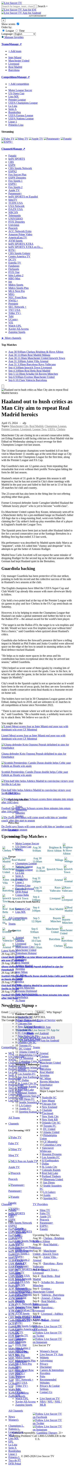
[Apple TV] (36, 138)
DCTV (19, 1332)
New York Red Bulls (29, 1039)
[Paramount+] (52, 138)
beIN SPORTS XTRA (27, 1316)
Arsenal (19, 937)
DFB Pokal (21, 891)
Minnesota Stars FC (30, 1095)
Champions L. (16, 1425)
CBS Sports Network (27, 1240)
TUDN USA (22, 1275)
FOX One (21, 1344)
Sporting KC (50, 1198)
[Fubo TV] (7, 138)
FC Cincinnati (25, 1032)
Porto (18, 984)
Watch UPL (21, 1398)
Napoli (19, 978)
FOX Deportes (23, 1294)
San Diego (49, 1182)
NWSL (19, 849)
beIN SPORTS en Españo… (31, 1269)
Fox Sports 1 (22, 1253)
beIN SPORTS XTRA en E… (32, 1319)
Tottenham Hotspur (26, 953)
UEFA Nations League (21, 118)
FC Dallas (23, 1080)
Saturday (20, 812)
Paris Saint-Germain (26, 994)
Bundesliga (21, 879)
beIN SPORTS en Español (23, 196)
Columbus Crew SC (30, 1061)
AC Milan (21, 975)
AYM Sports (22, 1313)
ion (17, 1354)
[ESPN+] (7, 141)
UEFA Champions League (23, 102)
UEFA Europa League (20, 115)
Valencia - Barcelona (52, 1294)
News (11, 1416)
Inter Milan (21, 972)
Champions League (26, 863)
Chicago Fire (25, 1023)
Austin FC (25, 1108)
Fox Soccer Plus (24, 1247)
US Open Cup (23, 846)
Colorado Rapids (27, 1086)
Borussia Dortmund (26, 990)
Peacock (20, 1300)
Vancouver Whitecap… (30, 1067)
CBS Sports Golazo (26, 1326)
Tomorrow (21, 809)
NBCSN (20, 1285)
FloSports (20, 1341)
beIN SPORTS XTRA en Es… (25, 246)
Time (21, 30)
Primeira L (14, 1457)
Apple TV (21, 1263)
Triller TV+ (21, 1385)
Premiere (20, 1376)
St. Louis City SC (27, 1083)
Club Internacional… (29, 1020)
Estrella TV (21, 1335)
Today (18, 806)
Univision (20, 1297)
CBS (18, 1234)
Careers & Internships (52, 1370)
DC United (25, 1048)
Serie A (19, 876)
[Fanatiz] (66, 138)
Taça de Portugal (24, 888)
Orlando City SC (27, 1042)
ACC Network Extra (26, 1303)
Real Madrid (22, 962)
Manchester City (24, 946)
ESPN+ (19, 1256)
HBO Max (21, 1351)
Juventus (20, 968)
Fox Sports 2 (22, 1259)
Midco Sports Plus (25, 1360)
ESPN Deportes (24, 1250)
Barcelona (21, 959)
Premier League (24, 869)
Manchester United (25, 950)
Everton (19, 956)
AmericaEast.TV (24, 1310)
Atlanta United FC (29, 1051)
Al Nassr (20, 1000)
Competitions (9, 77)
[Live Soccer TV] (11, 2)
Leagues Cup (22, 908)
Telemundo (21, 1288)
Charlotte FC (25, 1029)
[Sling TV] (21, 138)
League (9, 30)
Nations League (24, 866)
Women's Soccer (49, 1351)
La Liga (19, 872)
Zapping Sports (23, 1404)
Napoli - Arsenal (50, 1320)
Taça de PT (14, 1460)
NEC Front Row (24, 1370)
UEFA (51, 429)
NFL (50, 1401)
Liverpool (20, 943)
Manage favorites (14, 37)
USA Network (23, 1278)
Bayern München (25, 987)
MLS (11, 1435)
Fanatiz (19, 1228)
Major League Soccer (27, 843)
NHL (58, 1401)
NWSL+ (20, 1373)
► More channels (11, 337)
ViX (17, 1395)
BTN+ (19, 1322)
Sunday (19, 815)
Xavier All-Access (25, 1401)
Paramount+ (22, 1266)
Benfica (19, 981)
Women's (13, 1419)
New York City (50, 1116)
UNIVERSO (22, 1291)
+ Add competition (18, 83)
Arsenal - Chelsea (51, 1298)
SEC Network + (24, 1379)
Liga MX (20, 911)
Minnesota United (53, 1179)
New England (49, 1106)
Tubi (17, 1389)
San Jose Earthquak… (30, 1077)
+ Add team (14, 51)
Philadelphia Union (29, 1054)
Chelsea (19, 940)
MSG (18, 1366)
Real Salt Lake (26, 1089)
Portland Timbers (27, 1092)
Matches (13, 792)
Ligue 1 (19, 882)
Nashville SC (25, 1017)
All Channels (15, 1410)
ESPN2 (19, 1244)
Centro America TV (26, 1329)
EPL (10, 1441)
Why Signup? (54, 1012)
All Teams (14, 1117)
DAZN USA (22, 1281)
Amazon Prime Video (27, 1307)
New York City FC (28, 1036)
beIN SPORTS (23, 1231)
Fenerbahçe (21, 997)
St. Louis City (49, 1166)
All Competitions (17, 917)
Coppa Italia (22, 894)
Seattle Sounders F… (30, 1102)
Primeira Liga (22, 885)
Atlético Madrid (24, 965)
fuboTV (19, 1272)
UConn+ (20, 1392)
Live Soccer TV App (51, 1354)
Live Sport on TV (49, 1398)
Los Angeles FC (27, 1073)
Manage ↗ (15, 44)
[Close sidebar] (2, 386)
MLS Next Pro (23, 1363)
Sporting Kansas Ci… (31, 1111)
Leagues (13, 829)
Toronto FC (25, 1045)
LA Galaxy (25, 1105)
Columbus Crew (52, 1144)
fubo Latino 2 (22, 1348)
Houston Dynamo (27, 1070)
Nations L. (14, 1428)
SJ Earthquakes (50, 1160)
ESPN (18, 1237)
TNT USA (21, 1382)
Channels (13, 1123)
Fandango (20, 1338)
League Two (39, 429)
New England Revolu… (31, 1026)
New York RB (50, 1119)
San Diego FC (27, 1099)
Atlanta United (51, 1132)
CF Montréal (26, 1058)
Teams (12, 923)
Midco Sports (22, 1357)
